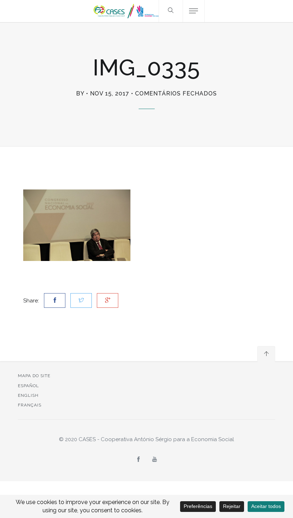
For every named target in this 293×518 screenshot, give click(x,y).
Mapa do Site (34, 375)
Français (29, 405)
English (28, 395)
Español (28, 385)
